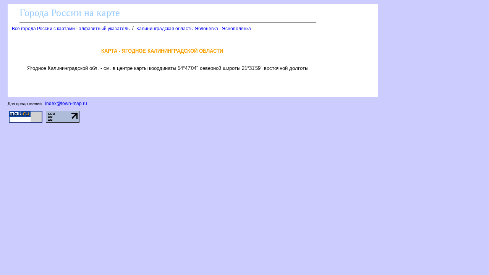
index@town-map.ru (66, 103)
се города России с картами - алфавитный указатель (71, 28)
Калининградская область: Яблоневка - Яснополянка (193, 28)
